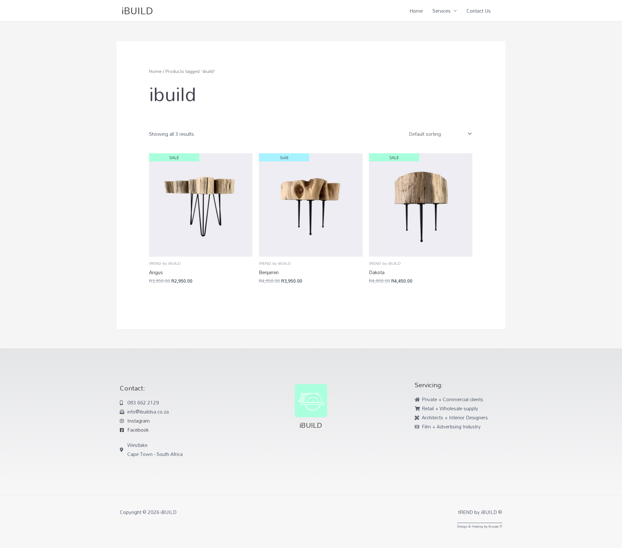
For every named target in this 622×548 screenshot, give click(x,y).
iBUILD (137, 10)
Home (416, 11)
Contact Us (478, 11)
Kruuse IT (495, 526)
